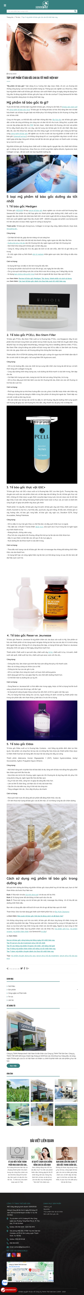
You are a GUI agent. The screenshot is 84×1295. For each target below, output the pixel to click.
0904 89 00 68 (20, 1239)
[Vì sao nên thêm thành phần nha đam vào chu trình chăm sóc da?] (17, 1153)
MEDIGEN (19, 210)
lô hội (50, 652)
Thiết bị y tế (48, 1207)
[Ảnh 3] (66, 1090)
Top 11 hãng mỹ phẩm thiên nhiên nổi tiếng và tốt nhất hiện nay (31, 949)
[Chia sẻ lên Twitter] (21, 968)
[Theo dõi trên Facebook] (9, 1255)
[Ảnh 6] (66, 1114)
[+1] (27, 968)
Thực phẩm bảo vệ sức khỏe (53, 1212)
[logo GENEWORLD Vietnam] (42, 5)
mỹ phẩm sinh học (62, 929)
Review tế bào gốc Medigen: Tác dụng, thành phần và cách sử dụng (45, 278)
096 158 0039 (19, 1227)
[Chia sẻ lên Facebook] (25, 968)
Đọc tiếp (13, 1066)
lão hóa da (56, 120)
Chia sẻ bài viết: (14, 969)
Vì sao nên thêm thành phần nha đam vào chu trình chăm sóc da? (17, 1164)
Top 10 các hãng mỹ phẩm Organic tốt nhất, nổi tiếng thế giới (31, 946)
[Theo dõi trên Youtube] (19, 1255)
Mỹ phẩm (47, 1209)
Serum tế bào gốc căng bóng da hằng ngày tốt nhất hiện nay (31, 940)
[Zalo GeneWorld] (5, 1283)
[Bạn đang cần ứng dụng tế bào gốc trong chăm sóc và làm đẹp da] (66, 1153)
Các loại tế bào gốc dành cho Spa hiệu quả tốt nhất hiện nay (42, 281)
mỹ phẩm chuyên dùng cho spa (23, 956)
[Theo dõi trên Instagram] (14, 1255)
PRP (31, 125)
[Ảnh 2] (42, 1090)
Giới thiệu (11, 986)
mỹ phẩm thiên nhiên (21, 932)
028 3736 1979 (30, 1227)
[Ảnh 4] (18, 1114)
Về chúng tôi (11, 1005)
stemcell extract (20, 136)
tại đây (43, 932)
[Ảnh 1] (18, 1090)
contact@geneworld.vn (22, 1247)
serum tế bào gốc (35, 210)
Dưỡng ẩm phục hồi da (16, 243)
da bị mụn (39, 527)
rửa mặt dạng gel (31, 895)
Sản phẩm (12, 990)
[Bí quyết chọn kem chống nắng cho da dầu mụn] (42, 1153)
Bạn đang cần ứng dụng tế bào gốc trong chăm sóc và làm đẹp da (66, 1164)
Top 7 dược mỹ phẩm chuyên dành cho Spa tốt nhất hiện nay (30, 951)
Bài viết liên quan (42, 1140)
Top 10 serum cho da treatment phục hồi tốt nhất (26, 943)
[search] (75, 11)
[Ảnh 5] (42, 1114)
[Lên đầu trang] (80, 1285)
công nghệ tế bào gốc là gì (19, 110)
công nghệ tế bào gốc (19, 134)
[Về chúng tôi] (42, 1031)
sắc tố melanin (38, 254)
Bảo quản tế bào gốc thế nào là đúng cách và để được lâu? (40, 916)
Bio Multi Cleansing (62, 912)
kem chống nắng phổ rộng (24, 274)
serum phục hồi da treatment (47, 956)
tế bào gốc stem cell (69, 107)
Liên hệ (11, 1000)
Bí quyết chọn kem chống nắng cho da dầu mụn (42, 1163)
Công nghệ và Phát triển (17, 993)
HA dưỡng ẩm (12, 229)
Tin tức (10, 997)
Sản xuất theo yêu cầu (51, 1214)
